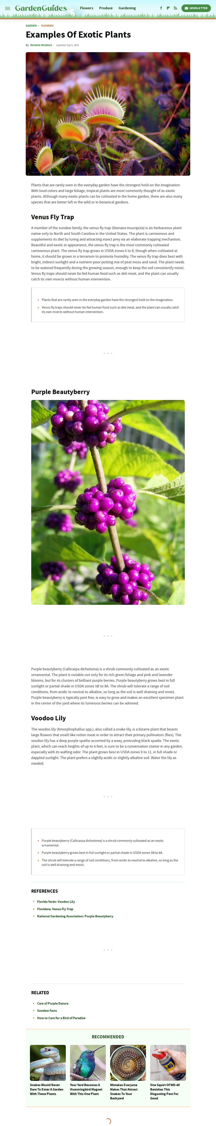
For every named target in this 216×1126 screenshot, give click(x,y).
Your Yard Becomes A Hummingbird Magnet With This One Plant (86, 1089)
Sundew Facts (47, 1011)
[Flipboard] (168, 8)
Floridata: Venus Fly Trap (55, 909)
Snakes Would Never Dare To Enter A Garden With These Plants (46, 1089)
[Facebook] (161, 8)
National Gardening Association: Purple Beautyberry (75, 916)
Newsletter (199, 8)
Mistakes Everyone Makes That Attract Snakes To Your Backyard (124, 1091)
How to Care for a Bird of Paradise (61, 1018)
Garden (31, 25)
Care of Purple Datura (52, 1003)
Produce (106, 8)
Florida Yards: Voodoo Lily (56, 902)
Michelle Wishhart (41, 45)
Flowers (86, 8)
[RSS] (175, 8)
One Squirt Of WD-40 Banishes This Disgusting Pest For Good (165, 1091)
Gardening (127, 8)
